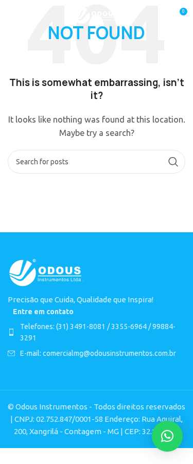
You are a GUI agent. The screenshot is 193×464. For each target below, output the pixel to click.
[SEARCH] (173, 162)
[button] (167, 436)
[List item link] (96, 332)
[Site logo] (96, 14)
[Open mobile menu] (13, 15)
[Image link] (46, 272)
